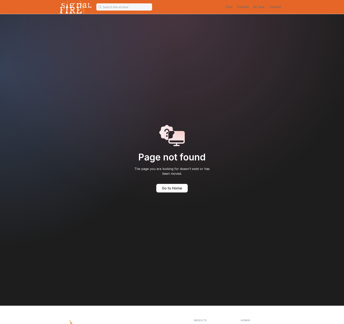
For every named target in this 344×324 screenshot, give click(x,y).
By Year (259, 7)
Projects (243, 7)
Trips (228, 7)
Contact (275, 7)
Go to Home (172, 188)
